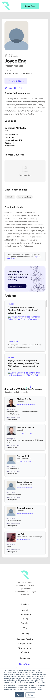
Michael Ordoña (24, 399)
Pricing (25, 619)
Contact (25, 652)
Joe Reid (21, 534)
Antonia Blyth (23, 456)
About (25, 610)
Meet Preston (25, 614)
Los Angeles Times (12, 412)
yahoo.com (17, 520)
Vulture (9, 547)
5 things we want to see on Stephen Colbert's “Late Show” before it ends (23, 310)
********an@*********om (24, 487)
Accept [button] (19, 695)
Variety (9, 440)
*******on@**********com (25, 513)
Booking (25, 623)
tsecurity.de (30, 440)
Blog (25, 627)
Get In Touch (25, 664)
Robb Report (39, 440)
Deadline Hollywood (13, 468)
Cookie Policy (25, 648)
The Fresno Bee (24, 412)
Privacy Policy (25, 643)
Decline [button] (30, 695)
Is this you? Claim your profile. (13, 55)
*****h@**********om (24, 461)
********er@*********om (24, 433)
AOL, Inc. (8, 73)
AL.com (9, 442)
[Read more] (25, 327)
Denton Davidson (25, 508)
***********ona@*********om (26, 404)
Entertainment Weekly (22, 73)
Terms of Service (25, 639)
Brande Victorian (24, 482)
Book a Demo (30, 6)
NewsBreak (16, 414)
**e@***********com (23, 539)
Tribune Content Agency (18, 440)
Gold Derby (10, 520)
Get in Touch (18, 81)
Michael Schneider (25, 427)
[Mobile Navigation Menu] (45, 6)
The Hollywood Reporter (14, 494)
